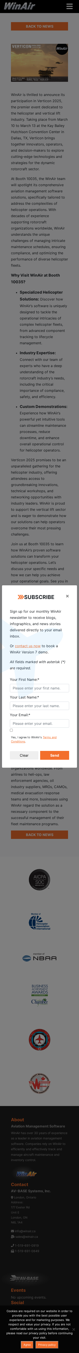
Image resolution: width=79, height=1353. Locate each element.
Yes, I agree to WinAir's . (34, 739)
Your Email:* (20, 715)
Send (54, 755)
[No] (73, 1329)
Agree (27, 1344)
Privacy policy (47, 1344)
